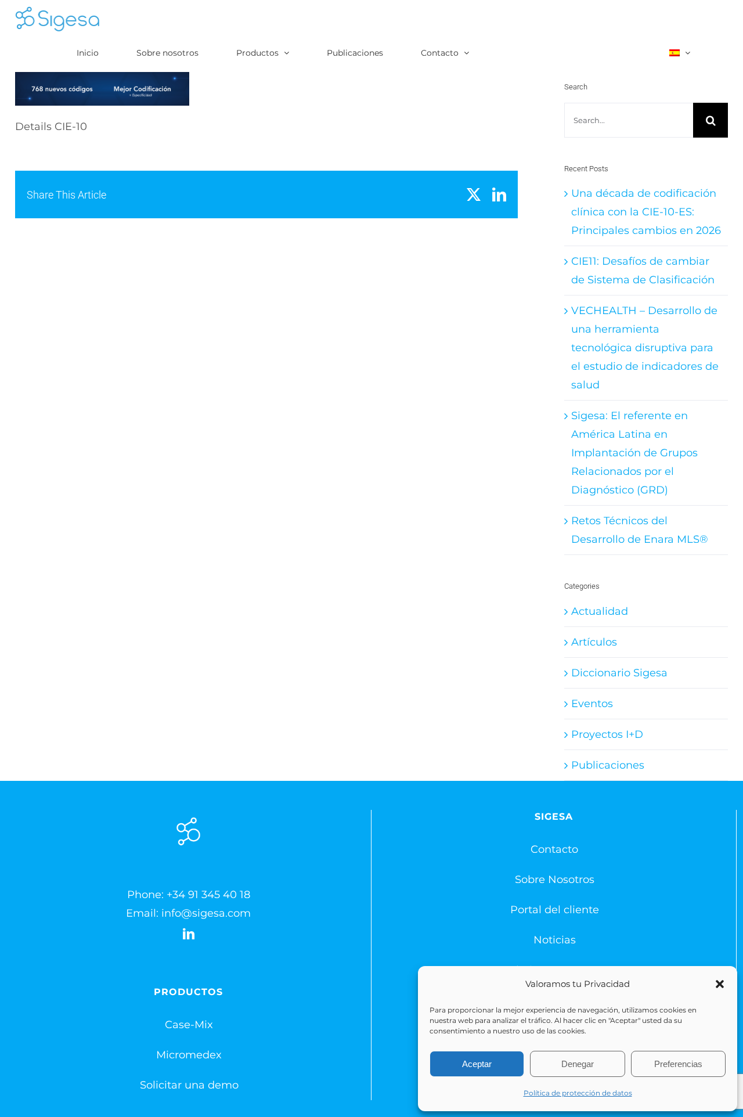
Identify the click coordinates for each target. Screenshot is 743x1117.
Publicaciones (607, 765)
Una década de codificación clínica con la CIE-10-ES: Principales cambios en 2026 (646, 212)
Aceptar (477, 1064)
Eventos (592, 703)
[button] (720, 984)
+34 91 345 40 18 (208, 894)
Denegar (577, 1064)
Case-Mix (189, 1024)
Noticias (554, 940)
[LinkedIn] (188, 934)
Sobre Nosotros (554, 879)
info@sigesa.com (206, 913)
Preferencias (678, 1064)
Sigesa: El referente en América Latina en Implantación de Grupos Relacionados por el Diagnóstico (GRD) (634, 452)
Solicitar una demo (189, 1085)
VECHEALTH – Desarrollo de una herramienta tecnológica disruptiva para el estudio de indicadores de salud (645, 347)
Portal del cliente (554, 909)
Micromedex (189, 1054)
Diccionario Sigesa (619, 672)
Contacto (554, 849)
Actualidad (599, 611)
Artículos (594, 642)
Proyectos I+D (607, 734)
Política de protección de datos (578, 1093)
